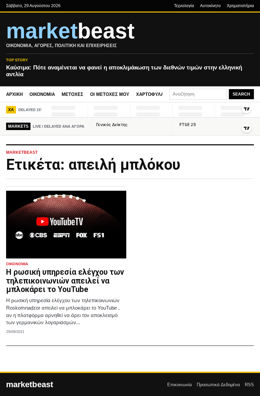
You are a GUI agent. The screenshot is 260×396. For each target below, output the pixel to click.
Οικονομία (42, 94)
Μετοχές (72, 94)
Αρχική (14, 94)
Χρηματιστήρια (240, 5)
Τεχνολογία (184, 5)
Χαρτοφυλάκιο (154, 94)
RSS (249, 384)
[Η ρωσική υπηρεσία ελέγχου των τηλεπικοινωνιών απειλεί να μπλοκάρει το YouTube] (66, 224)
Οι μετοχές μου (109, 94)
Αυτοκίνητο (210, 5)
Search (241, 94)
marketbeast (29, 384)
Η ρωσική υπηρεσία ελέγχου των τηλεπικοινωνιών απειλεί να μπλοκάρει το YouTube (65, 281)
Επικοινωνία (179, 384)
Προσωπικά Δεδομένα (218, 384)
